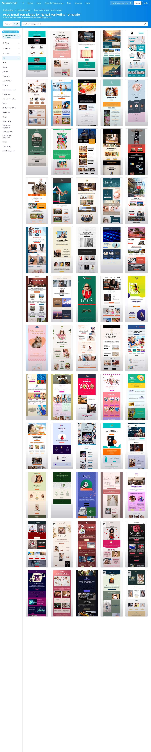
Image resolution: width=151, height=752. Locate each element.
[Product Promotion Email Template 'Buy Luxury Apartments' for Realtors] (111, 151)
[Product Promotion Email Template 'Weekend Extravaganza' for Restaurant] (87, 102)
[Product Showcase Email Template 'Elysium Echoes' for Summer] (62, 250)
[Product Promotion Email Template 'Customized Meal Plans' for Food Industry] (111, 102)
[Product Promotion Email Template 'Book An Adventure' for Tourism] (111, 53)
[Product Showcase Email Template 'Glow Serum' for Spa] (62, 495)
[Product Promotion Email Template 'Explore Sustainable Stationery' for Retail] (87, 53)
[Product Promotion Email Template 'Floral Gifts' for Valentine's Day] (62, 348)
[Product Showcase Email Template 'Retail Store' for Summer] (62, 102)
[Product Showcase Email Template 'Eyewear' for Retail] (87, 299)
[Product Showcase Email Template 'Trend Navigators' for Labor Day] (87, 544)
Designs (8, 24)
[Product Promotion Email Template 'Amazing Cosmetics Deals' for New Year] (111, 200)
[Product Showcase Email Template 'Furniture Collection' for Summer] (37, 299)
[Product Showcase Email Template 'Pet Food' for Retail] (37, 348)
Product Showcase (24, 10)
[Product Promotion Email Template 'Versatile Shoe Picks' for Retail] (37, 53)
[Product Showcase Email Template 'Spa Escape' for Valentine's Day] (62, 593)
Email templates (8, 10)
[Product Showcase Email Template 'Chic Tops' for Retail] (62, 151)
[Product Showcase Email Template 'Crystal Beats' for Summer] (136, 495)
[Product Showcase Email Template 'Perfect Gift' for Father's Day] (37, 250)
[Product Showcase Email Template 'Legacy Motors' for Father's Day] (87, 593)
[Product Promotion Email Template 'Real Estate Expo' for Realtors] (87, 200)
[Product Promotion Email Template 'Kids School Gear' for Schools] (111, 446)
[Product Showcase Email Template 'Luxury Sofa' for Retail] (37, 151)
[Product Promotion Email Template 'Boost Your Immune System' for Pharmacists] (136, 397)
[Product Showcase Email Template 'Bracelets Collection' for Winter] (136, 593)
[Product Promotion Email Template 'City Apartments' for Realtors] (87, 151)
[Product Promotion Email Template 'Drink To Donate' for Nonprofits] (37, 446)
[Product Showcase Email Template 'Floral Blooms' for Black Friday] (136, 544)
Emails (16, 24)
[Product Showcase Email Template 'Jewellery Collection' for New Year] (62, 544)
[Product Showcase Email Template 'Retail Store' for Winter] (136, 446)
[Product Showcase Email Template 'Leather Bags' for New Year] (111, 593)
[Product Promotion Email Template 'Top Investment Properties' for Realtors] (136, 250)
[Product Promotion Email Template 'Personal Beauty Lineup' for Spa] (87, 446)
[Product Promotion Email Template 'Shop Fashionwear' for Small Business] (87, 250)
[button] (19, 43)
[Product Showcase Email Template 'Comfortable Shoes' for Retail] (87, 495)
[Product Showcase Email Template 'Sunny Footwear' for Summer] (37, 397)
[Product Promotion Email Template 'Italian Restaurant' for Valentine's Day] (87, 397)
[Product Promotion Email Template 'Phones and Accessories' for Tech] (111, 250)
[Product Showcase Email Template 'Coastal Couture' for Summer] (62, 397)
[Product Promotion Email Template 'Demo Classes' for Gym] (111, 299)
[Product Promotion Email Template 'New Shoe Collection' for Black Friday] (37, 544)
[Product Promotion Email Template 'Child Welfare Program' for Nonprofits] (37, 200)
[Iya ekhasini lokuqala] (8, 3)
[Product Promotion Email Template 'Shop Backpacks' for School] (62, 446)
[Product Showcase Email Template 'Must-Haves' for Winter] (37, 102)
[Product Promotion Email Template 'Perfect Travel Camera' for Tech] (62, 299)
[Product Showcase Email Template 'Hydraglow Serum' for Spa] (37, 495)
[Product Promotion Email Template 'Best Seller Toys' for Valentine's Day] (111, 397)
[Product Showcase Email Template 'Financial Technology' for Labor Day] (37, 593)
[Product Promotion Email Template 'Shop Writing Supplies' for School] (136, 348)
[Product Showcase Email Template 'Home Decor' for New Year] (111, 348)
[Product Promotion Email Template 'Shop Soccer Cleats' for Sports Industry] (136, 151)
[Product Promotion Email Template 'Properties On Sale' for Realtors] (136, 200)
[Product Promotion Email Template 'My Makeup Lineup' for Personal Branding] (87, 348)
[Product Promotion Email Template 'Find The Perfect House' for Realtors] (62, 200)
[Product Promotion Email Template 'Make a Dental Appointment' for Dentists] (136, 53)
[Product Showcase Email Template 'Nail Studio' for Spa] (136, 102)
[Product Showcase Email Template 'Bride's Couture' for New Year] (111, 495)
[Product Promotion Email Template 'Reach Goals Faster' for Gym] (136, 299)
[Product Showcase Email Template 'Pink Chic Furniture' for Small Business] (62, 53)
